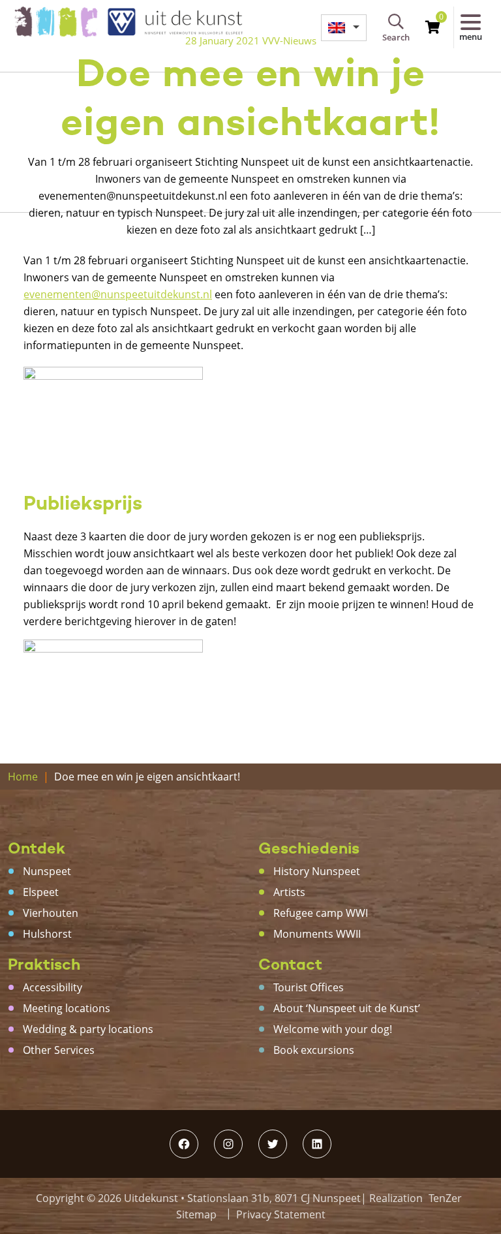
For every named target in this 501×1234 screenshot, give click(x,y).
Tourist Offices (308, 987)
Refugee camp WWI (320, 913)
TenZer (445, 1198)
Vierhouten (50, 913)
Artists (289, 892)
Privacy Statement (281, 1214)
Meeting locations (66, 1008)
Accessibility (52, 987)
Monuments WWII (317, 934)
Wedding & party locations (88, 1029)
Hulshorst (47, 934)
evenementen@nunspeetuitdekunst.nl (117, 294)
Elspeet (41, 892)
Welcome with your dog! (332, 1029)
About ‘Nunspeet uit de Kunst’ (346, 1008)
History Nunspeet (316, 871)
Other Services (59, 1050)
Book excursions (313, 1050)
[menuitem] (344, 27)
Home (23, 776)
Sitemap (196, 1214)
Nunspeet (47, 871)
